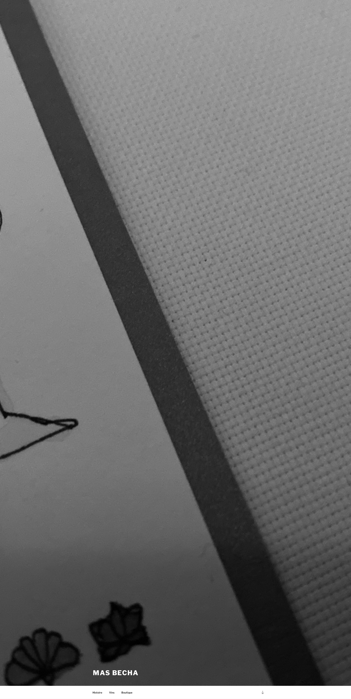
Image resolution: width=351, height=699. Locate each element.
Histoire (97, 692)
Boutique (126, 692)
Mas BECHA (116, 673)
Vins (111, 692)
